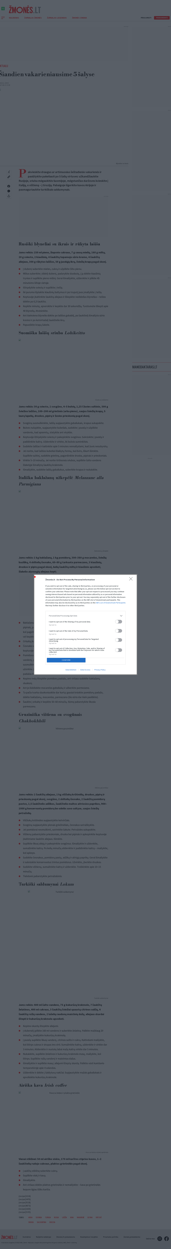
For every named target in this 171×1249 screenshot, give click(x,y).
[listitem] (85, 615)
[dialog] (85, 624)
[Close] (131, 579)
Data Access (85, 670)
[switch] (118, 621)
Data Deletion (71, 670)
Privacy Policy (100, 670)
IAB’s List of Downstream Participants (111, 602)
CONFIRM (66, 660)
